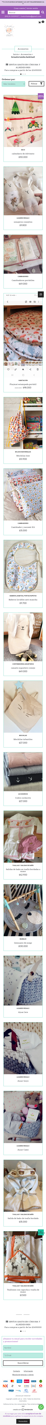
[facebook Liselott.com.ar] (26, 1311)
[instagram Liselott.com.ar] (19, 1311)
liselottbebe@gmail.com (31, 16)
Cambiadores (23, 276)
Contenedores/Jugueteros (23, 664)
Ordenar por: (8, 79)
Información (28, 1371)
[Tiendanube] (23, 1410)
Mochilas (23, 735)
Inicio (16, 54)
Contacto (16, 1371)
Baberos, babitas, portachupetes (23, 596)
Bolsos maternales (23, 452)
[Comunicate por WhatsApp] (41, 1407)
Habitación (23, 380)
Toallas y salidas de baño (23, 865)
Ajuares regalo (23, 218)
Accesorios (26, 54)
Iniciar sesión (32, 8)
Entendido (23, 1421)
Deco (23, 150)
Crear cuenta (19, 8)
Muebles (23, 939)
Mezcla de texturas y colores (23, 1375)
